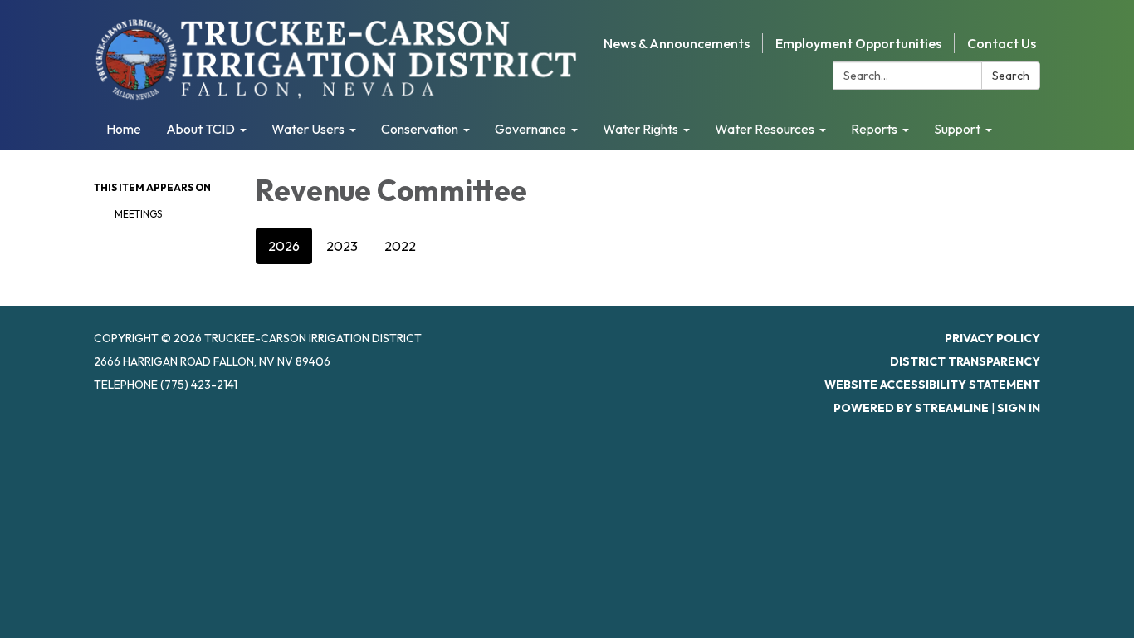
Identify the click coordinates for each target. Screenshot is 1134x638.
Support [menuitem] (957, 128)
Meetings (138, 214)
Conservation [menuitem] (419, 128)
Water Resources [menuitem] (764, 128)
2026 (284, 246)
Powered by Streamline (911, 407)
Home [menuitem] (123, 128)
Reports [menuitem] (874, 128)
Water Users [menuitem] (308, 128)
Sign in (1018, 407)
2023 (342, 246)
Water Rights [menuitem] (640, 128)
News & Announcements (677, 43)
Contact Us (1001, 43)
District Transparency (965, 361)
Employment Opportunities (858, 43)
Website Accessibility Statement (932, 384)
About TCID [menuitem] (200, 128)
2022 (400, 246)
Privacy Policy (992, 338)
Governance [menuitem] (530, 128)
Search (1010, 75)
